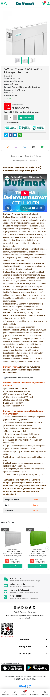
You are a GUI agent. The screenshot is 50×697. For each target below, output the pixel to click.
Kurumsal (25, 639)
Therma (36, 500)
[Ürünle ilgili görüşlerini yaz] (25, 147)
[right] (47, 548)
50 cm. (36, 510)
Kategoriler (25, 646)
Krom (35, 505)
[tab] (15, 156)
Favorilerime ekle (13, 123)
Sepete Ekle (27, 117)
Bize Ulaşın (25, 653)
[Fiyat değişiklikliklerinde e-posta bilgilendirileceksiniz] (42, 147)
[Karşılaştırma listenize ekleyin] (34, 147)
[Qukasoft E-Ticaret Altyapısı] (25, 686)
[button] (7, 33)
